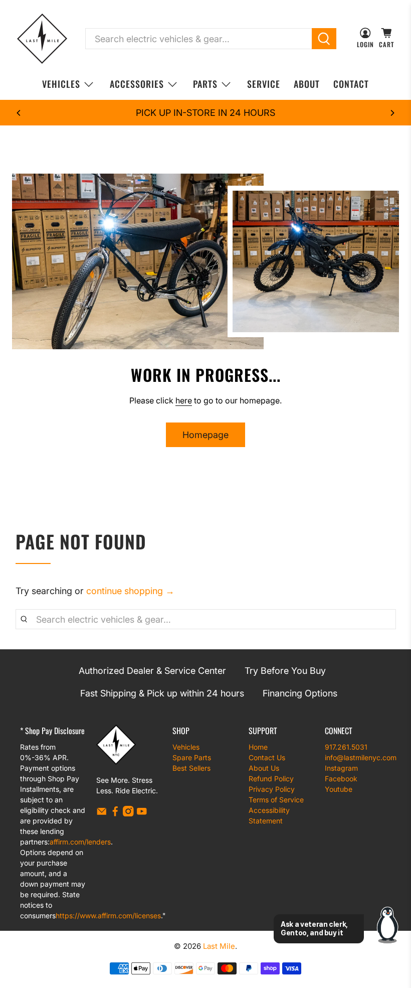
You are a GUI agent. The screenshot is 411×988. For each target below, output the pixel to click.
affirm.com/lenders (80, 841)
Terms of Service (276, 799)
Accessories (137, 83)
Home (258, 747)
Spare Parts (191, 757)
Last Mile (219, 946)
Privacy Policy (272, 789)
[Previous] (19, 113)
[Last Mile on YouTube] (141, 813)
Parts (205, 83)
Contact (351, 83)
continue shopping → (130, 591)
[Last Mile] (42, 39)
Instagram (341, 768)
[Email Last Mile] (101, 813)
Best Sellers (191, 768)
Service (263, 83)
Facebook (341, 778)
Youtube (338, 789)
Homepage (205, 435)
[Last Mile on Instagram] (128, 813)
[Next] (392, 113)
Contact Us (267, 757)
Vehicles (185, 747)
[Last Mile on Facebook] (115, 813)
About (307, 83)
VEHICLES (61, 83)
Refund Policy (271, 778)
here (183, 400)
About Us (264, 768)
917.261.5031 (346, 747)
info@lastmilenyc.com (360, 757)
